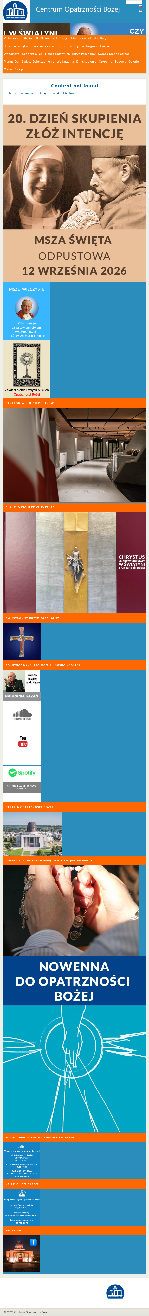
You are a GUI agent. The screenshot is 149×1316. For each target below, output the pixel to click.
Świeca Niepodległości (114, 54)
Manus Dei (11, 61)
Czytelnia (105, 61)
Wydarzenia (65, 61)
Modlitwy (99, 38)
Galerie (133, 61)
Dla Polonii (30, 38)
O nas (8, 69)
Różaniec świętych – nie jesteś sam (29, 46)
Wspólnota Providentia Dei (23, 54)
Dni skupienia (86, 61)
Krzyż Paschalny (84, 54)
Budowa (120, 61)
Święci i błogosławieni (75, 38)
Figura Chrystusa (57, 54)
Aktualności (48, 38)
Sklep (19, 69)
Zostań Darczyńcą (70, 46)
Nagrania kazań (97, 46)
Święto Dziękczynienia (38, 61)
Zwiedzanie (12, 38)
